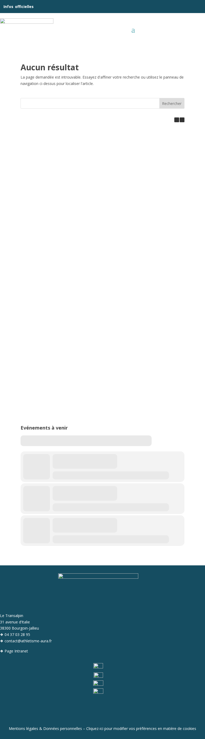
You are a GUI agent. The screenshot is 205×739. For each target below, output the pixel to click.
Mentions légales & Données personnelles (45, 728)
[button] (182, 119)
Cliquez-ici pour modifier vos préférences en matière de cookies (141, 728)
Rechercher (172, 103)
